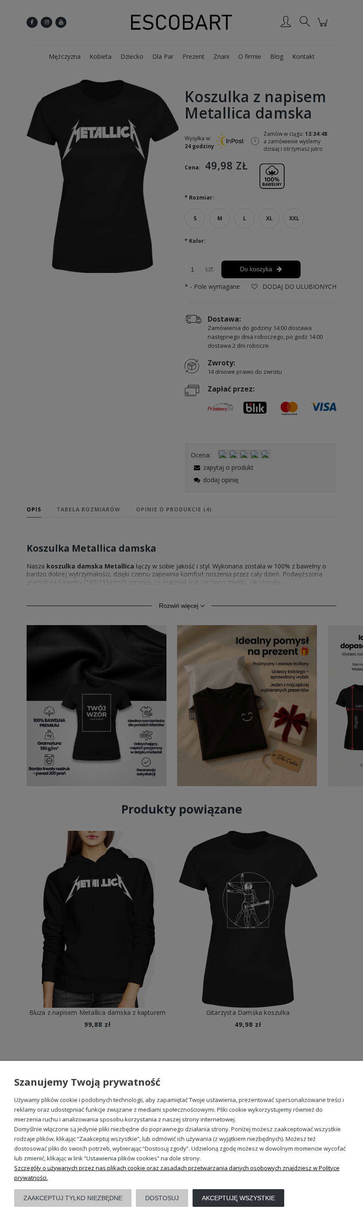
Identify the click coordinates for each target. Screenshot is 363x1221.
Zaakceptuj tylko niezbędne (72, 1198)
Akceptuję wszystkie (238, 1198)
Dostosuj (162, 1198)
